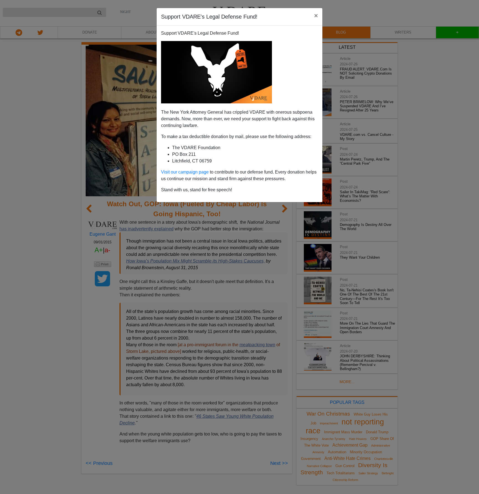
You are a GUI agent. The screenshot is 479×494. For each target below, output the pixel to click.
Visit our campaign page (185, 172)
